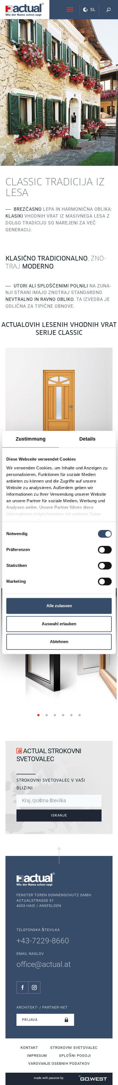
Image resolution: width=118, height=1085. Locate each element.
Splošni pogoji (75, 1055)
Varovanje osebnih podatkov (59, 1063)
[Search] (108, 9)
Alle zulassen (59, 606)
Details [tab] (87, 439)
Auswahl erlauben (59, 623)
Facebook (22, 987)
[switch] (105, 549)
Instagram (34, 987)
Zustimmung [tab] (31, 439)
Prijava (30, 1020)
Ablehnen (59, 641)
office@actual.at (43, 964)
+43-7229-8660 (42, 940)
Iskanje (59, 815)
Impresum (37, 1055)
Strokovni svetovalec (73, 1048)
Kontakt (29, 1048)
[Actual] (24, 9)
